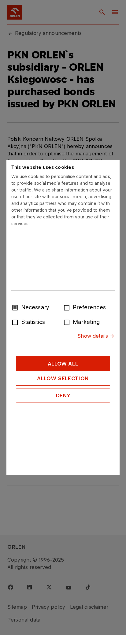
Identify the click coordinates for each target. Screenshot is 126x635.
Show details (92, 336)
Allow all (63, 364)
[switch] (68, 307)
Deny (63, 395)
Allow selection (63, 378)
